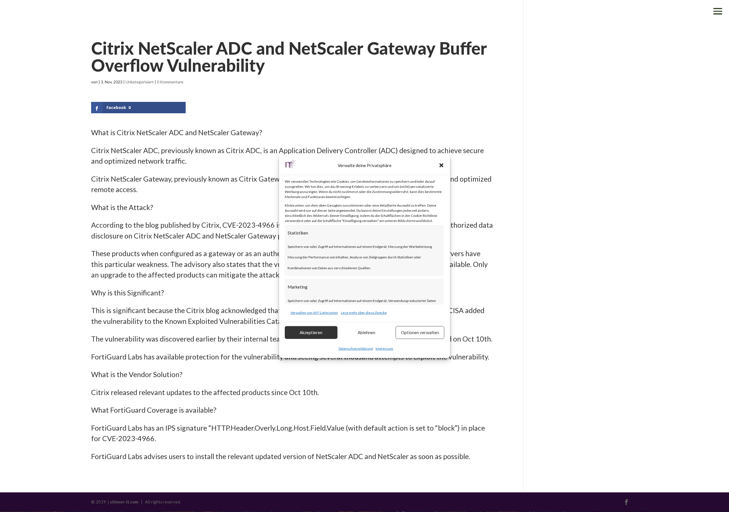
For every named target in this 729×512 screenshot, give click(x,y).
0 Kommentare (170, 81)
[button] (441, 165)
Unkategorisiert (140, 81)
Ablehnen (366, 332)
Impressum (384, 348)
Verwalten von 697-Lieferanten (314, 313)
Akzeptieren (311, 332)
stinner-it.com (124, 501)
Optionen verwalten (420, 332)
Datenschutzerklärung (356, 348)
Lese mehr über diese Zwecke (364, 313)
